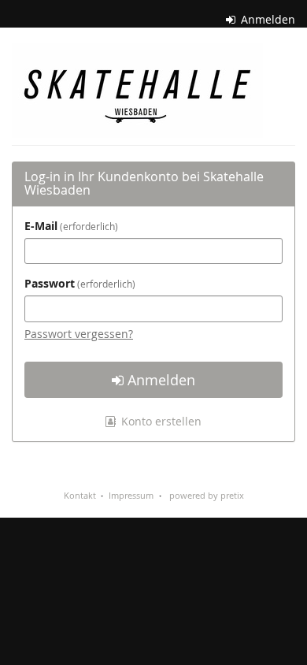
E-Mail (69, 225)
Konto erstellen (160, 421)
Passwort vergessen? (78, 333)
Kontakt (80, 495)
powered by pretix (206, 495)
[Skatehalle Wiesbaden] (137, 90)
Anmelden (266, 19)
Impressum (131, 495)
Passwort (78, 283)
